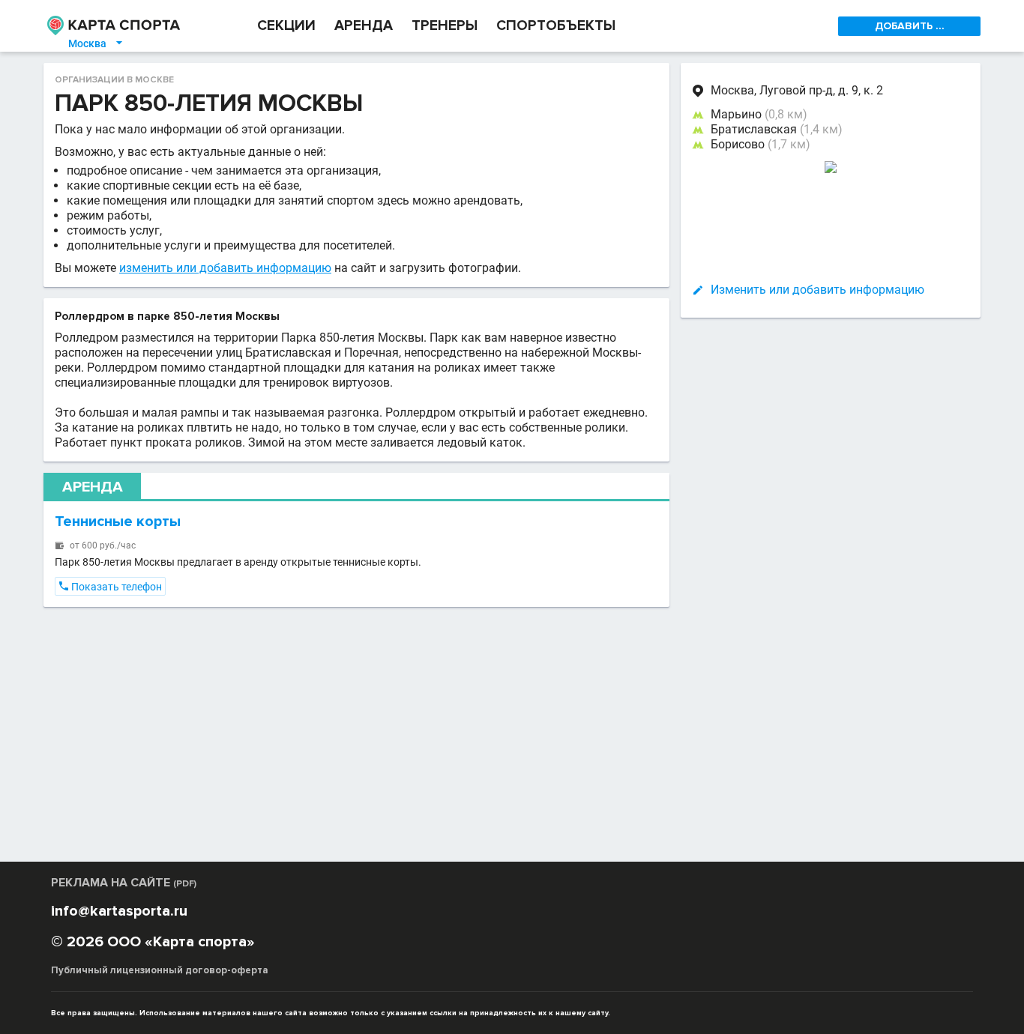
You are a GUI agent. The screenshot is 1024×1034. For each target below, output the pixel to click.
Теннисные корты (118, 521)
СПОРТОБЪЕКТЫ (555, 25)
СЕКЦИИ (286, 25)
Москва (96, 43)
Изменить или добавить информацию (817, 289)
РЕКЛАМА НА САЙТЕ (123, 882)
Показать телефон (110, 587)
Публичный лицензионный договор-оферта (159, 970)
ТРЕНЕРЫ (445, 25)
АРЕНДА (363, 25)
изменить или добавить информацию (225, 268)
